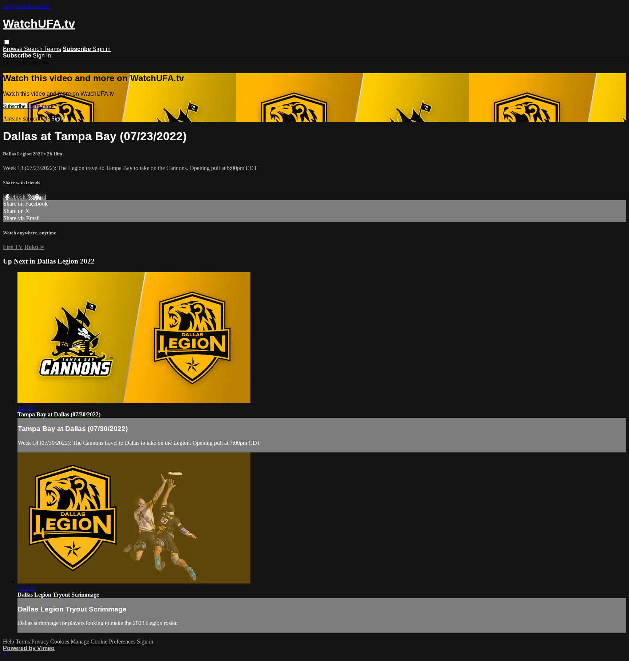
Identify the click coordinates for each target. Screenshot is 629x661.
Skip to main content (26, 6)
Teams (52, 49)
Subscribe (15, 106)
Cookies (60, 641)
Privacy (40, 641)
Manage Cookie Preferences (104, 641)
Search (34, 49)
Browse (13, 49)
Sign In (42, 55)
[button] (6, 42)
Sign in (101, 49)
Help (9, 641)
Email (39, 197)
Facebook (15, 197)
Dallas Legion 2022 (23, 154)
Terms (23, 641)
